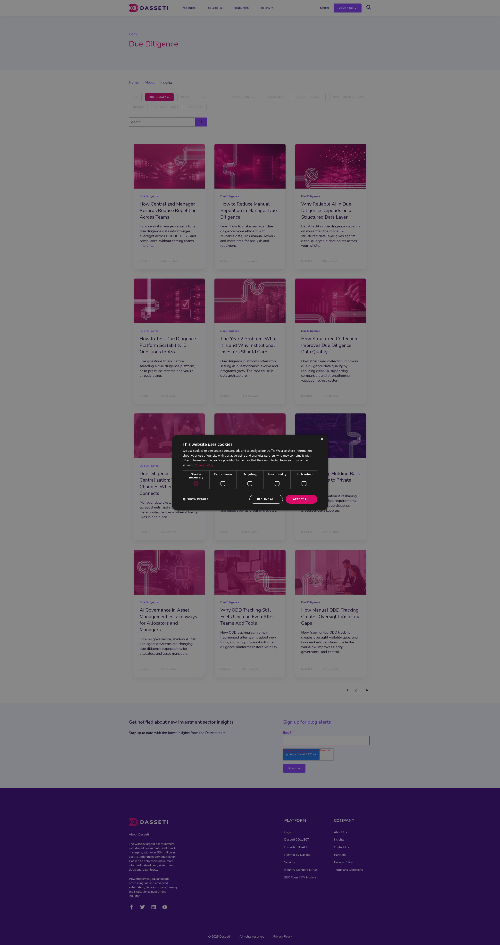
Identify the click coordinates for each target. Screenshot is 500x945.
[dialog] (250, 472)
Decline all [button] (266, 499)
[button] (195, 499)
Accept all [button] (301, 499)
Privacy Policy (204, 465)
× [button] (321, 439)
